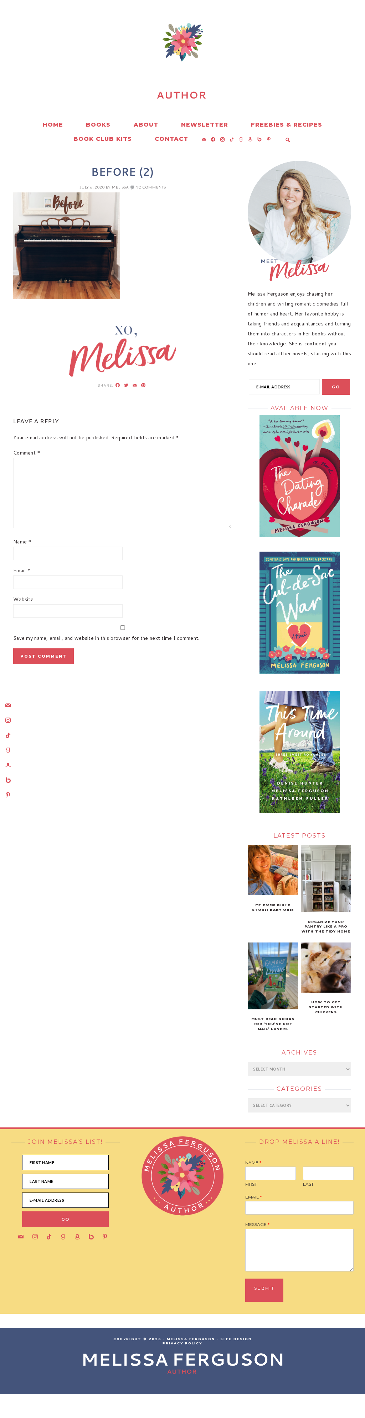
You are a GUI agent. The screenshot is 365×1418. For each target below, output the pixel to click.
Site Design (236, 1339)
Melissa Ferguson (75, 71)
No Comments (150, 187)
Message (257, 1224)
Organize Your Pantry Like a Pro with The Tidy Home (326, 927)
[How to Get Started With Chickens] (326, 990)
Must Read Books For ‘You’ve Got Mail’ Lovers (272, 1024)
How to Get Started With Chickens (326, 1007)
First (251, 1184)
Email (22, 570)
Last (308, 1184)
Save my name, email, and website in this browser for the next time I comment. (106, 638)
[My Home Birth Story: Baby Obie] (273, 893)
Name (22, 541)
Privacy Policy (182, 1343)
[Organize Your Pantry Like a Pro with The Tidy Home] (326, 910)
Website (23, 599)
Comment (27, 452)
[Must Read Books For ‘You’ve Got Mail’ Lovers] (273, 1007)
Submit (264, 1288)
